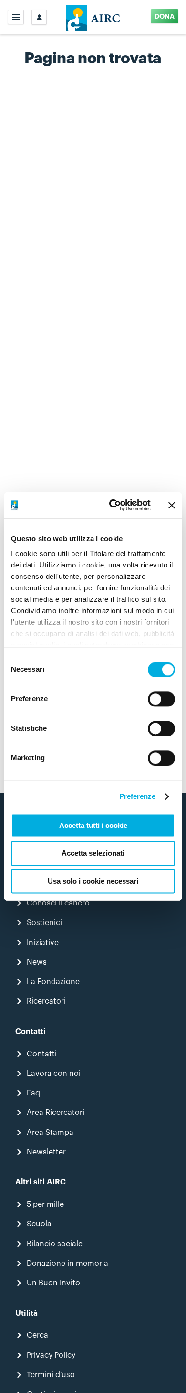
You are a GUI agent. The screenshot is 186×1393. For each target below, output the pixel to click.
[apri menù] (16, 17)
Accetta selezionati (93, 853)
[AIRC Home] (93, 17)
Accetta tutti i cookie (93, 825)
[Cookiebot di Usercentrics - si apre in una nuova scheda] (113, 505)
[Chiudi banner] (171, 505)
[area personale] (39, 17)
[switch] (161, 698)
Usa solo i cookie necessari (93, 881)
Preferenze (137, 796)
